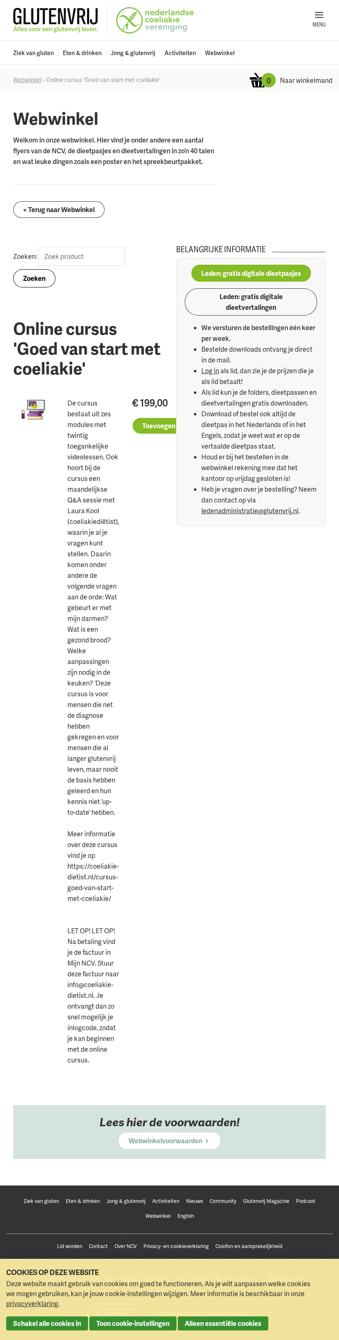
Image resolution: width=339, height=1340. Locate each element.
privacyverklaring (32, 1303)
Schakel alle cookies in (47, 1323)
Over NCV (126, 1246)
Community (223, 1201)
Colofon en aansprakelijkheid (248, 1246)
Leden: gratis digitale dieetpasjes (251, 273)
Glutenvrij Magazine (266, 1201)
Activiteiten (180, 53)
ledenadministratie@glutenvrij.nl (249, 510)
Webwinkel (220, 53)
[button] (319, 20)
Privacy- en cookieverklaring (176, 1246)
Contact (98, 1246)
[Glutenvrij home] (55, 20)
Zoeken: (25, 256)
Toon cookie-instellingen (133, 1323)
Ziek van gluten (33, 53)
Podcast (305, 1201)
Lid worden (69, 1246)
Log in (210, 370)
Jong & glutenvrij (133, 53)
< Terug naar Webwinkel (59, 209)
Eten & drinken (82, 53)
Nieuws (194, 1201)
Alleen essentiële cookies (223, 1323)
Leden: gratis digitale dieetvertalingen (251, 302)
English (185, 1215)
